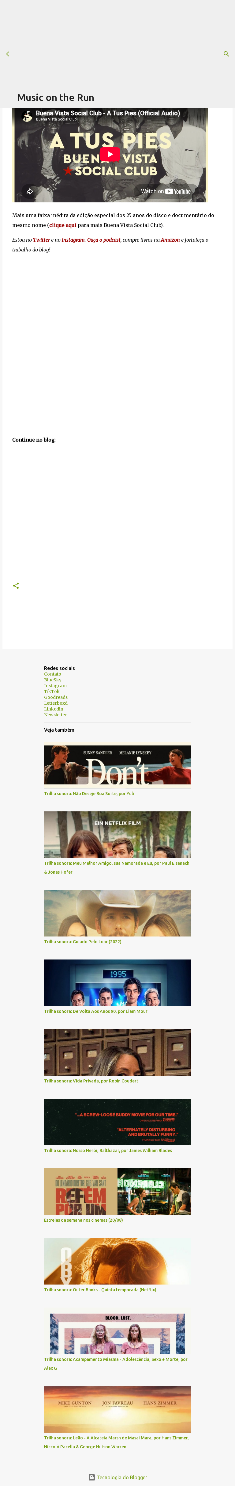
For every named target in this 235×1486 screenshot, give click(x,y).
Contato (52, 674)
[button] (16, 586)
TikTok (52, 691)
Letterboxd (56, 703)
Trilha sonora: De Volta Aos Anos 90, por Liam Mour (95, 1011)
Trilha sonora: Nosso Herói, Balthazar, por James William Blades (108, 1150)
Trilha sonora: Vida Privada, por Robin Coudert (91, 1080)
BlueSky (53, 680)
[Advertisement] (126, 43)
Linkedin (53, 709)
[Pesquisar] (226, 54)
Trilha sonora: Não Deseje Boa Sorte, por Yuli (89, 793)
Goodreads (56, 697)
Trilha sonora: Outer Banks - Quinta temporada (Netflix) (100, 1289)
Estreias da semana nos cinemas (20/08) (83, 1220)
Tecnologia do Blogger (121, 1477)
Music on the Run (55, 97)
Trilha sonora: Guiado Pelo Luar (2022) (82, 941)
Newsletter (55, 715)
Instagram (55, 685)
